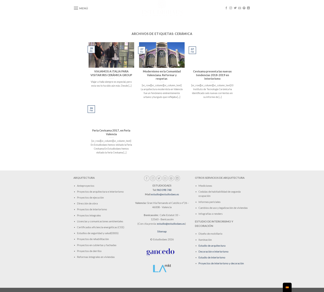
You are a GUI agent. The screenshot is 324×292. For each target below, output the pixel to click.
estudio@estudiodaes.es (165, 194)
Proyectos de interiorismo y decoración (221, 263)
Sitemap (162, 231)
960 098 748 (164, 189)
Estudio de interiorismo (211, 257)
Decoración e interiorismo (213, 251)
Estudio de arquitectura (211, 245)
